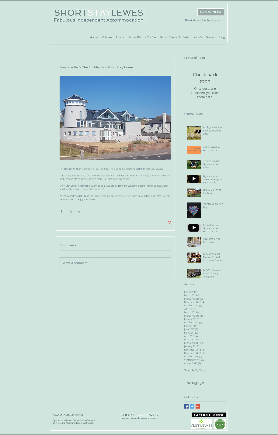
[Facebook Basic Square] (186, 406)
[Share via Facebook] (61, 211)
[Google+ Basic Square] (198, 406)
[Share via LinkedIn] (80, 211)
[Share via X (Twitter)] (70, 211)
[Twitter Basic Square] (192, 406)
